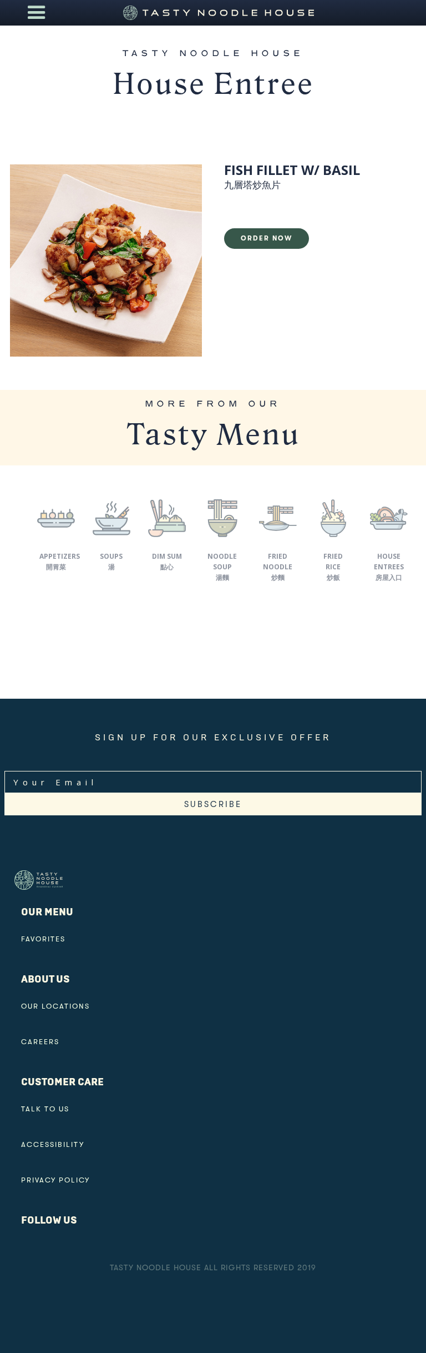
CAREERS (40, 1042)
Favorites (43, 939)
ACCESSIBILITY (52, 1144)
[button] (36, 13)
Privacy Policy (55, 1180)
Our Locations (55, 1006)
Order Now (266, 238)
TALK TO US (45, 1109)
